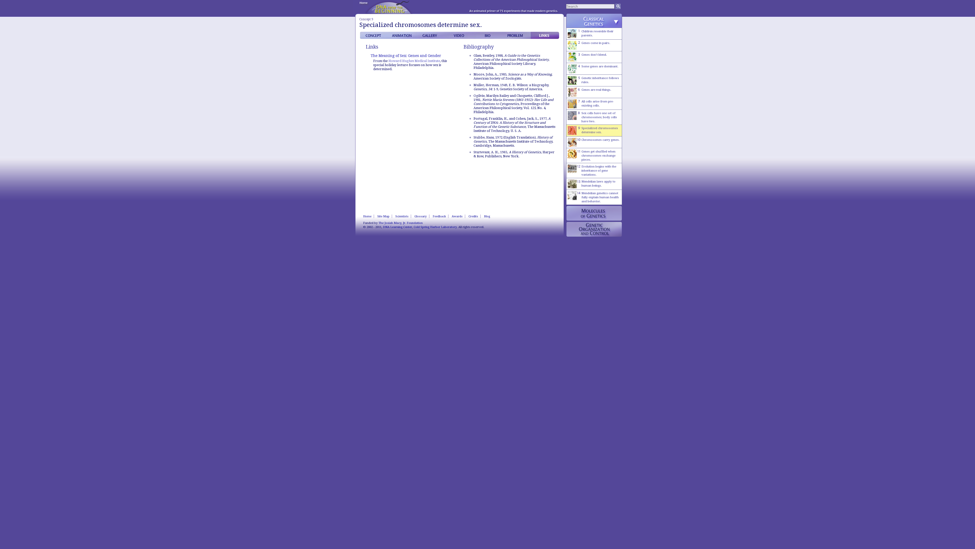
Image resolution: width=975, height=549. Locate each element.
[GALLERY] (431, 35)
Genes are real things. (596, 90)
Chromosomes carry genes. (600, 140)
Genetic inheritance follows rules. (600, 80)
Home (367, 216)
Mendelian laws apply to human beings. (598, 183)
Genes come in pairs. (595, 43)
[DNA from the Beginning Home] (389, 7)
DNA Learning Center (397, 227)
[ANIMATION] (402, 35)
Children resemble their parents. (597, 33)
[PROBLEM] (516, 35)
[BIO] (488, 35)
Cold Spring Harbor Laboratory (435, 227)
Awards (457, 216)
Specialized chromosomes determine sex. (599, 130)
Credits (473, 216)
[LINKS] (545, 35)
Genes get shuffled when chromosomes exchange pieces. (598, 155)
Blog (487, 216)
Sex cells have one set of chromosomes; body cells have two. (599, 117)
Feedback (439, 216)
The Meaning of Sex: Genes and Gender (406, 56)
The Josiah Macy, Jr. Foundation (401, 223)
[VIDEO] (459, 35)
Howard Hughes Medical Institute (414, 61)
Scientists (402, 216)
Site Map (383, 216)
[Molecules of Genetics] (594, 213)
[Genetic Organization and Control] (594, 229)
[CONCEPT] (374, 35)
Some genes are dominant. (599, 66)
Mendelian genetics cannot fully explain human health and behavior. (600, 197)
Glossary (420, 216)
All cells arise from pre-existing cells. (597, 103)
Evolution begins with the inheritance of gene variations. (598, 170)
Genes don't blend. (594, 54)
